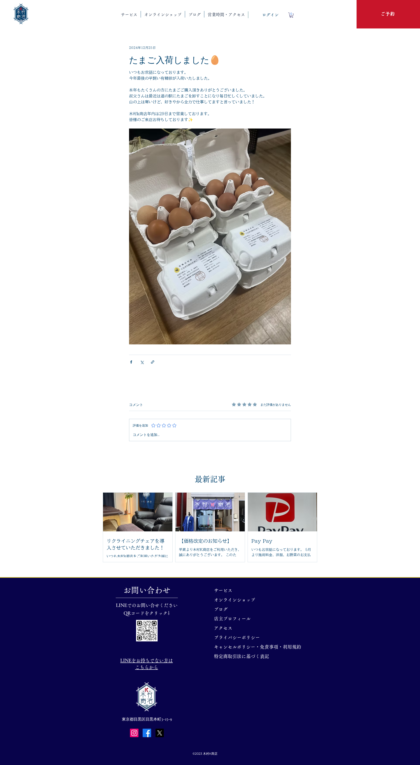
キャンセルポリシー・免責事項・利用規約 (240, 647)
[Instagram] (134, 733)
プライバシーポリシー (237, 637)
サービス (223, 590)
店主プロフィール (232, 618)
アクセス (223, 628)
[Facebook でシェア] (131, 362)
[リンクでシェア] (152, 362)
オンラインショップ (234, 600)
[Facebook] (147, 733)
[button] (129, 14)
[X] (159, 733)
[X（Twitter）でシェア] (142, 362)
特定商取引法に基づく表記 (240, 656)
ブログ (221, 609)
